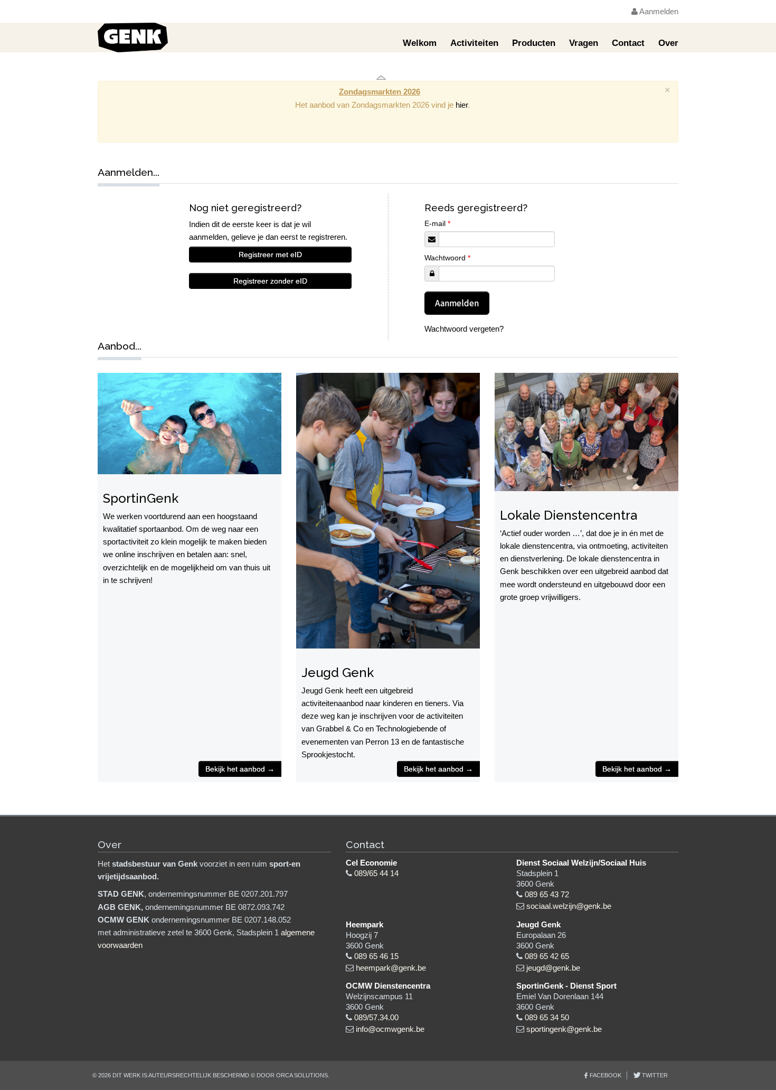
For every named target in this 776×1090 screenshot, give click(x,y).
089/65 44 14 (376, 873)
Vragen (583, 43)
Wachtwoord (447, 257)
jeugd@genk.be (553, 967)
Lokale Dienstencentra (568, 515)
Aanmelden (658, 11)
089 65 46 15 (376, 956)
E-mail (437, 223)
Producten (533, 43)
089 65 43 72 (547, 894)
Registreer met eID (270, 254)
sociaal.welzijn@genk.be (568, 905)
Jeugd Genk (337, 672)
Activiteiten (474, 43)
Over (668, 43)
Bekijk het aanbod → (240, 769)
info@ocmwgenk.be (390, 1029)
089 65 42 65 (547, 956)
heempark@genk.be (391, 967)
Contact (628, 43)
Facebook (605, 1075)
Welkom (420, 43)
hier (462, 104)
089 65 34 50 (547, 1017)
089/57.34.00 (376, 1017)
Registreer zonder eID (270, 281)
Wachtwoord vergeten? (464, 328)
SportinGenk (140, 498)
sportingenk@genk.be (564, 1029)
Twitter (654, 1075)
